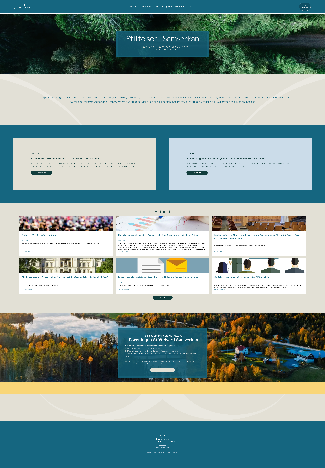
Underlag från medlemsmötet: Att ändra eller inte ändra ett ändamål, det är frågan (158, 235)
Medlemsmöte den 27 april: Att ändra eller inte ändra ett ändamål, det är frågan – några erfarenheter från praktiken (256, 236)
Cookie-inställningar (162, 447)
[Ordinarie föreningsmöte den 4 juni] (66, 223)
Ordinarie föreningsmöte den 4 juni (39, 235)
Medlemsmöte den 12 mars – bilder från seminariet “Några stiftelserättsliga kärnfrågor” (65, 277)
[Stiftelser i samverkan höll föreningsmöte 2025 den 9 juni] (258, 265)
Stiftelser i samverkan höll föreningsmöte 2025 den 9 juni (242, 277)
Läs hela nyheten (27, 251)
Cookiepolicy (162, 445)
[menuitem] (133, 6)
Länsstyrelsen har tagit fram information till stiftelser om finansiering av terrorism (158, 277)
